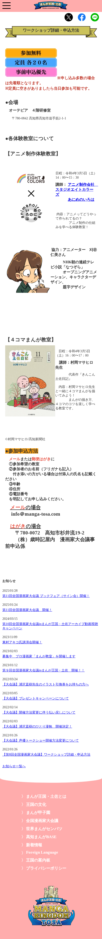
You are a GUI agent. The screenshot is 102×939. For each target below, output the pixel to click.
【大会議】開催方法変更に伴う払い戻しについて (38, 712)
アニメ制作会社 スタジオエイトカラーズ (77, 189)
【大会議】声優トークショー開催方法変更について (40, 740)
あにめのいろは (81, 199)
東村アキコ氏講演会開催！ (22, 642)
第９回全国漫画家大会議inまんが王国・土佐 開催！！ (43, 670)
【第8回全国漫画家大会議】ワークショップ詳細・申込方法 (46, 754)
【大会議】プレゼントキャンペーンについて (35, 698)
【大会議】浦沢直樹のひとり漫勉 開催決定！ (37, 726)
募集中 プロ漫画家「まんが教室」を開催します (38, 656)
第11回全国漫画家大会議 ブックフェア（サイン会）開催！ (46, 596)
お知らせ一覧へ (14, 766)
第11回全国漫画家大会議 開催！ (27, 610)
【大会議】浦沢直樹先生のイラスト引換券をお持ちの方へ (45, 684)
